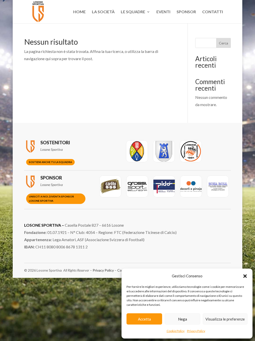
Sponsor (186, 12)
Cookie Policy (176, 331)
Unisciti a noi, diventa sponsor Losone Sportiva (51, 198)
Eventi (163, 12)
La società (103, 12)
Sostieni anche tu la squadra (50, 162)
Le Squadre (133, 12)
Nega (182, 319)
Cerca (223, 43)
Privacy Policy (196, 331)
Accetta (144, 319)
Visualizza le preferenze (225, 319)
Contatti (212, 12)
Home (79, 12)
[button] (245, 276)
